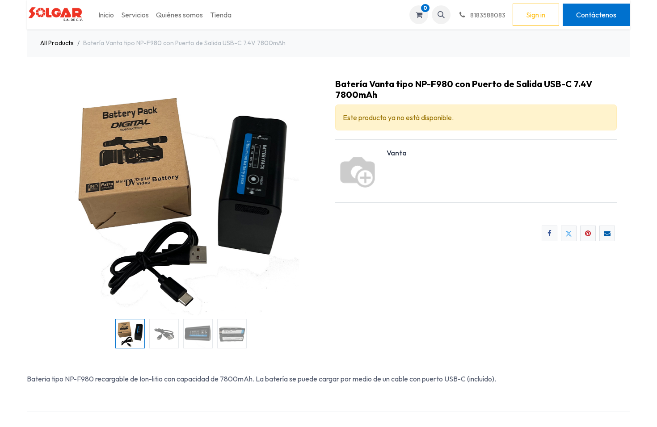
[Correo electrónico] (607, 233)
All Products (57, 43)
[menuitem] (106, 15)
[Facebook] (549, 233)
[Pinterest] (588, 233)
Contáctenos (596, 14)
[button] (441, 14)
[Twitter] (569, 233)
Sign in (535, 14)
